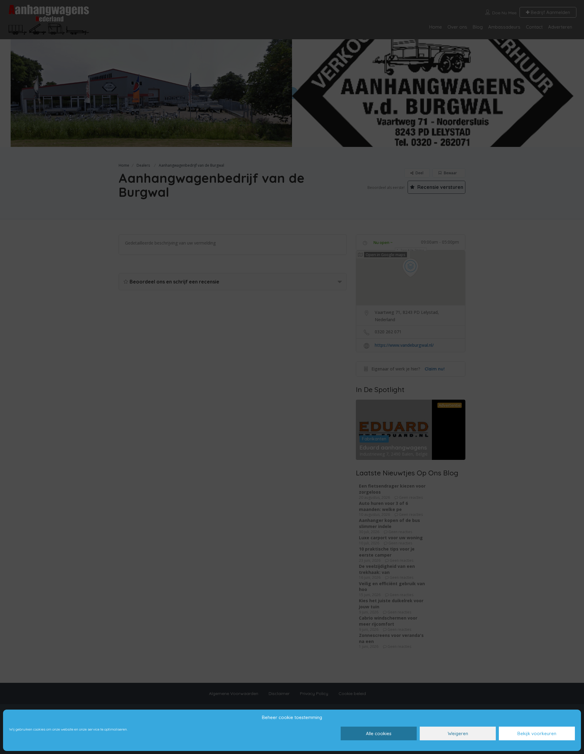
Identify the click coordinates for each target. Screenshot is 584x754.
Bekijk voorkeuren (536, 733)
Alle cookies (378, 733)
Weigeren (458, 733)
